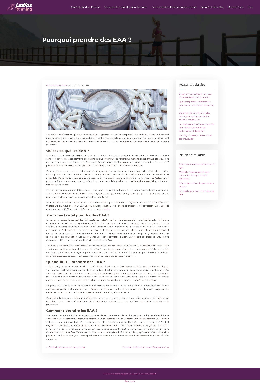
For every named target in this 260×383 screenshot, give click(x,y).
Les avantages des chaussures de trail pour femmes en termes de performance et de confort (197, 127)
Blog (250, 7)
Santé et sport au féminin (85, 7)
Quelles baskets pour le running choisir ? (68, 347)
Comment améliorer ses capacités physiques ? (144, 347)
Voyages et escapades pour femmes (125, 7)
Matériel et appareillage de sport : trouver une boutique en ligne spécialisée (195, 175)
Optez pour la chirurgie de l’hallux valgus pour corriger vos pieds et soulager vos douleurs (194, 116)
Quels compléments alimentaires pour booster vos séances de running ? (196, 105)
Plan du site (130, 381)
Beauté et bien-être (212, 7)
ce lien (107, 209)
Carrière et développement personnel (174, 7)
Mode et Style (236, 7)
